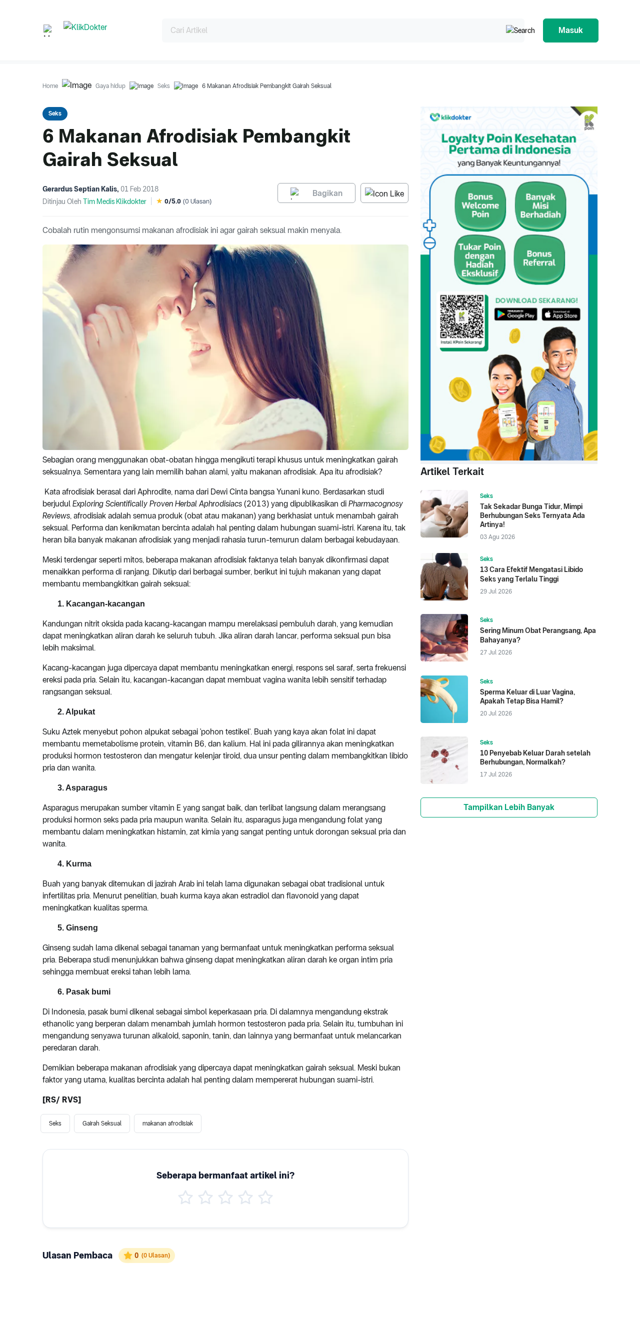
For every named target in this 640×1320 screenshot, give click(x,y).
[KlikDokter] (105, 30)
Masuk (570, 30)
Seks (164, 86)
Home (50, 86)
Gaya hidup (111, 86)
